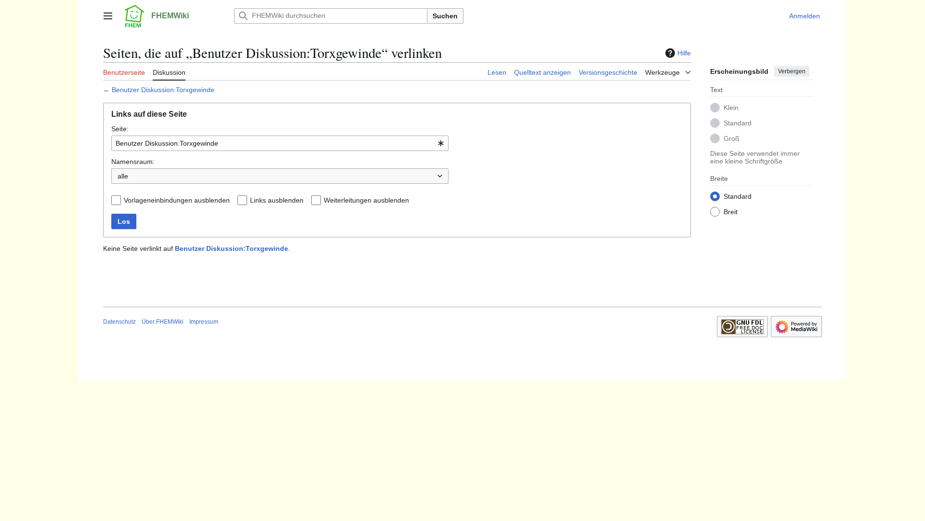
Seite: (120, 129)
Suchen (445, 16)
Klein (731, 107)
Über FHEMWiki (163, 321)
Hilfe (684, 53)
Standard (738, 123)
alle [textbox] (123, 176)
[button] (108, 16)
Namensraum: (133, 161)
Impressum (203, 321)
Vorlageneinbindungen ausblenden (177, 200)
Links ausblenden (277, 200)
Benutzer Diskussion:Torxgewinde (163, 90)
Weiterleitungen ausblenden (366, 200)
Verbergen (792, 71)
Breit (731, 212)
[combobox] (280, 143)
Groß (732, 138)
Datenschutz (119, 321)
